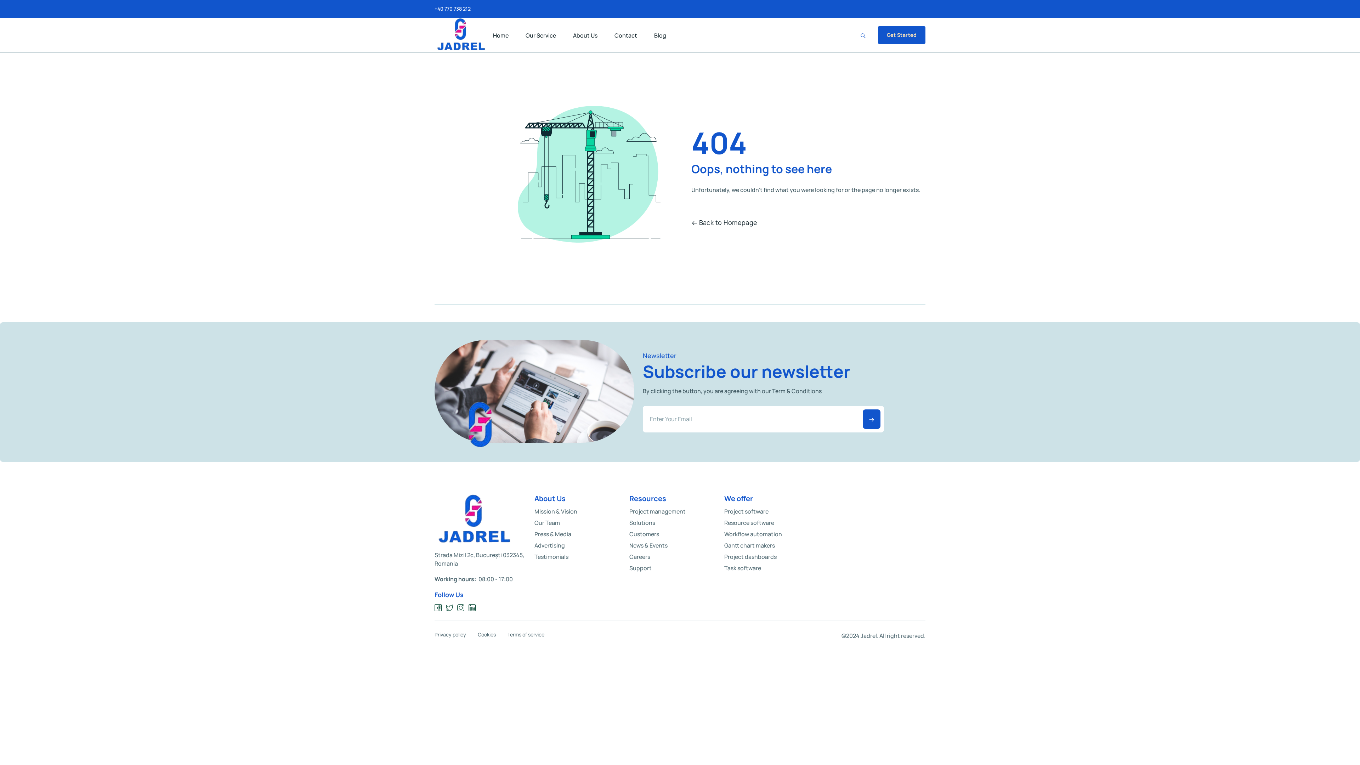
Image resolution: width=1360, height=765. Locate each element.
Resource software (749, 523)
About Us (585, 35)
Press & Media (552, 534)
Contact (625, 35)
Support (640, 568)
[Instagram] (461, 608)
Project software (746, 511)
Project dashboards (750, 557)
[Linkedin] (472, 608)
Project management (657, 511)
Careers (639, 557)
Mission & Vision (555, 511)
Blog (660, 35)
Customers (644, 534)
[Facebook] (438, 608)
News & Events (648, 545)
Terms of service (526, 634)
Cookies (487, 634)
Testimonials (551, 557)
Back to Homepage (728, 222)
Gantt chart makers (749, 545)
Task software (742, 568)
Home (501, 35)
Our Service (541, 35)
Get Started (902, 35)
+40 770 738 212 (453, 9)
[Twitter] (449, 608)
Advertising (549, 545)
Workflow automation (753, 534)
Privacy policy (450, 634)
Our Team (547, 523)
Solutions (642, 523)
